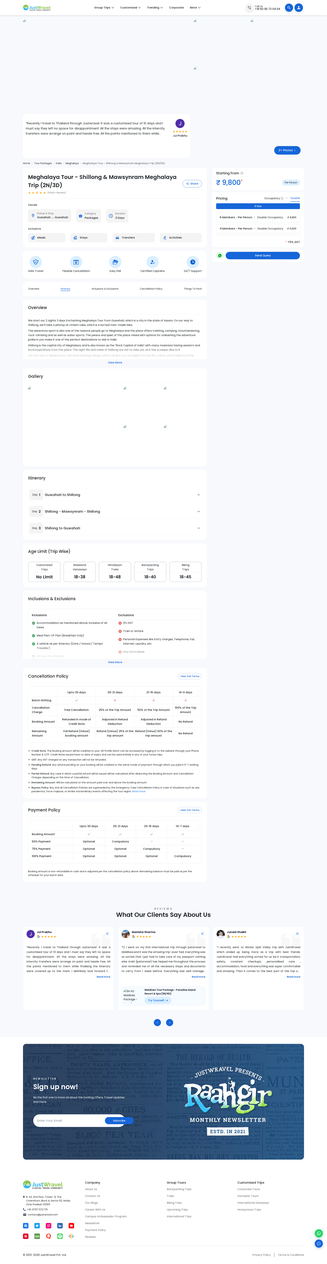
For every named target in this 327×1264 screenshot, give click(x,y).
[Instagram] (48, 1225)
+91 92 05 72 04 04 (267, 9)
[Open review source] (107, 934)
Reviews (90, 1237)
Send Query (263, 255)
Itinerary (65, 288)
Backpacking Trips (179, 1189)
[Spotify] (60, 1236)
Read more (138, 791)
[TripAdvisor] (37, 1236)
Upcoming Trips (177, 1210)
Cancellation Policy (151, 288)
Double (295, 198)
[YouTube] (71, 1225)
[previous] (157, 1022)
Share (194, 184)
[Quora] (48, 1236)
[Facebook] (25, 1225)
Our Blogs (91, 1203)
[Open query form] (319, 1243)
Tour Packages (43, 163)
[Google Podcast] (71, 1236)
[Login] (298, 7)
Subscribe (119, 1120)
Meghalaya (72, 163)
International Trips (179, 1216)
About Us (91, 1189)
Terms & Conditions (291, 1255)
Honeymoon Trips (249, 1210)
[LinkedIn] (60, 1225)
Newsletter (92, 1223)
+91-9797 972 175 (37, 1209)
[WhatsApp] (319, 1233)
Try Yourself (61, 1000)
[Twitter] (37, 1225)
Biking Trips (174, 1203)
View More (115, 363)
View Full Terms (189, 676)
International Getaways (253, 1203)
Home (26, 163)
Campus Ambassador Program (106, 1216)
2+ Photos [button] (286, 150)
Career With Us (95, 1210)
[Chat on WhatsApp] (220, 255)
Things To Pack (193, 288)
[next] (169, 1022)
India (58, 163)
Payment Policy (95, 1230)
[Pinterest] (25, 1236)
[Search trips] (289, 8)
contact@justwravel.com (43, 1214)
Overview (33, 288)
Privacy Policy (261, 1255)
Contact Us (92, 1196)
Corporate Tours (248, 1189)
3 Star (258, 206)
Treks (170, 1196)
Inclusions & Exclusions (105, 288)
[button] (36, 494)
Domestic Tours (248, 1196)
